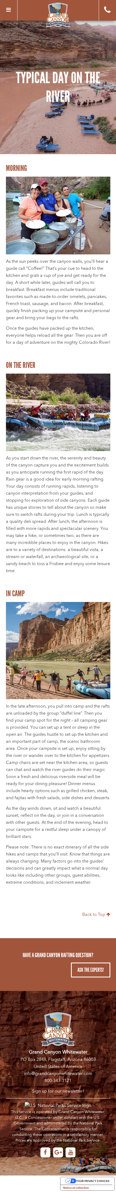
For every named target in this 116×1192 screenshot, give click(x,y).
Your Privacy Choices (93, 1181)
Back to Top (94, 915)
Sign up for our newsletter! (58, 1091)
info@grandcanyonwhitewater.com (58, 1074)
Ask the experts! (90, 970)
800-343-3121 (58, 1081)
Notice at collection (76, 1187)
